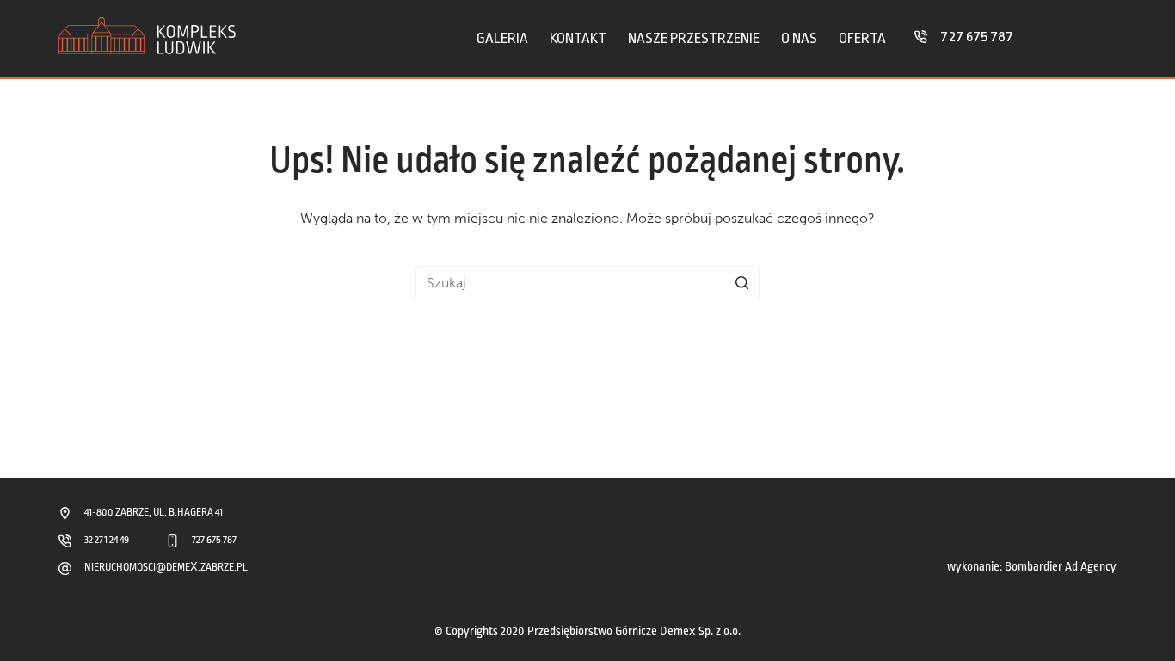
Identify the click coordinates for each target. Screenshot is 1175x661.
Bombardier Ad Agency (1061, 567)
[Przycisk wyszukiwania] (742, 283)
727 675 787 (976, 36)
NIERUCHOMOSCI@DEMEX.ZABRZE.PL (166, 567)
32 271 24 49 (106, 540)
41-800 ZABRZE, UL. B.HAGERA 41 (153, 512)
